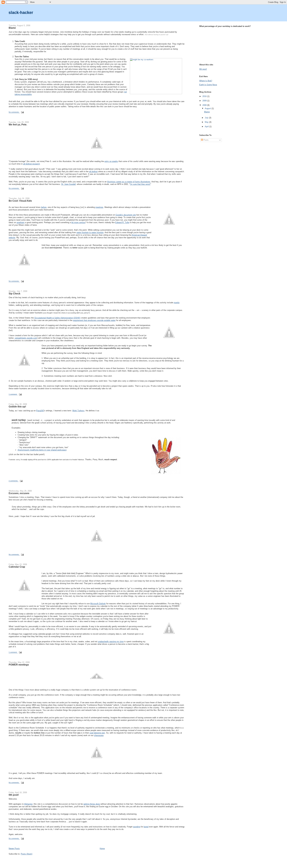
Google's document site (126, 215)
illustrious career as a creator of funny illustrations (128, 182)
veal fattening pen (97, 733)
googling (136, 827)
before (43, 207)
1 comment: (13, 394)
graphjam (21, 222)
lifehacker (28, 804)
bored (146, 827)
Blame (12, 27)
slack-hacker (21, 12)
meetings (99, 207)
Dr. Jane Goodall (68, 184)
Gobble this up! (17, 406)
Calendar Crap (17, 566)
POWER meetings (19, 664)
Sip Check (14, 293)
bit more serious (78, 222)
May (207, 122)
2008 (204, 105)
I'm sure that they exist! (140, 184)
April (207, 126)
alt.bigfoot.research (31, 164)
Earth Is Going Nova (208, 85)
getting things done (91, 804)
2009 (204, 101)
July (207, 118)
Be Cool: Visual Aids (20, 200)
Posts (206, 140)
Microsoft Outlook (98, 603)
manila (176, 302)
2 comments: (14, 481)
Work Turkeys (78, 411)
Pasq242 (40, 411)
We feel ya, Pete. (18, 124)
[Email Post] (22, 112)
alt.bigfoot (93, 171)
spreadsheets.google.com (26, 338)
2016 (204, 96)
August (208, 108)
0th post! (14, 794)
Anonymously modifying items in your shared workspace (42, 450)
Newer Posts (14, 848)
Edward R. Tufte (122, 222)
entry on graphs (111, 161)
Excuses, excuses (19, 493)
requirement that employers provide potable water (94, 320)
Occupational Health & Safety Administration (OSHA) (57, 318)
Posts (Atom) (26, 854)
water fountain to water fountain (90, 232)
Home (102, 848)
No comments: (14, 112)
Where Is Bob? (205, 81)
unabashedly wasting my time (111, 641)
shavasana (98, 735)
